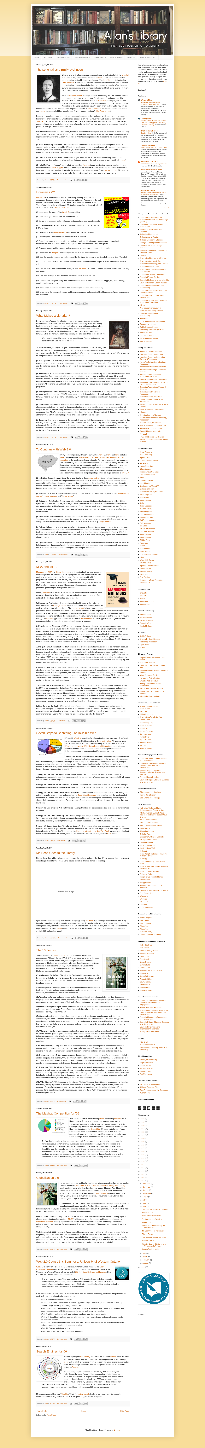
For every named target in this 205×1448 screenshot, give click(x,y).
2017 (143, 1148)
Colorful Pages (145, 834)
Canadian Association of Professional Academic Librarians (154, 383)
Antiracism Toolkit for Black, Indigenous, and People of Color (152, 809)
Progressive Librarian (148, 324)
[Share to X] (80, 180)
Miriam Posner (145, 1066)
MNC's (70, 1219)
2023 (143, 1129)
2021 (143, 1135)
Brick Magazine (146, 512)
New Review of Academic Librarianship (149, 315)
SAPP (142, 599)
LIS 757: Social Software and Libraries (90, 1272)
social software (94, 478)
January (146, 1263)
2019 (143, 1142)
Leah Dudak (144, 920)
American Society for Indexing (151, 354)
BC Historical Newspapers (150, 1084)
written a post (83, 1394)
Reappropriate (145, 883)
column (113, 1357)
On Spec (143, 526)
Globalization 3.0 (47, 1177)
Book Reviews (116, 57)
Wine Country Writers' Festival (151, 689)
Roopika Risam (146, 1071)
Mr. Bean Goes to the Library (55, 853)
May (144, 1207)
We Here (143, 899)
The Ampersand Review (149, 460)
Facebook (83, 268)
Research (131, 57)
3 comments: (62, 1101)
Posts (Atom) (51, 1415)
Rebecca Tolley (146, 932)
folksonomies (67, 496)
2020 (143, 1138)
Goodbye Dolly (146, 133)
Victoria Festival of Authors (150, 696)
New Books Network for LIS (152, 170)
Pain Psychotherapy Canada (151, 970)
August (145, 1197)
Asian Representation (148, 820)
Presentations (100, 57)
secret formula (110, 170)
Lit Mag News (146, 119)
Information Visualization (149, 267)
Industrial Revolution (44, 1222)
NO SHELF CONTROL (149, 162)
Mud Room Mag (146, 455)
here (100, 455)
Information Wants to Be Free (151, 717)
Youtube (39, 121)
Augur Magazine (146, 466)
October (146, 1190)
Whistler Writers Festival (149, 681)
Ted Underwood (146, 1074)
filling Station (145, 552)
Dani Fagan (144, 973)
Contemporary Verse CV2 (150, 486)
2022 (143, 1132)
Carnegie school (59, 606)
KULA (142, 305)
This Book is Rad (146, 893)
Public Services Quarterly (149, 327)
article (101, 1119)
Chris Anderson (68, 83)
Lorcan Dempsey (146, 731)
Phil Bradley (85, 1357)
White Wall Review (147, 560)
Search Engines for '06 (51, 1351)
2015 (143, 1155)
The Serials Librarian (148, 336)
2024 (143, 1125)
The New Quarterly (147, 515)
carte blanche (145, 483)
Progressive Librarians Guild (151, 428)
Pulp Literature (145, 500)
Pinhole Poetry (145, 604)
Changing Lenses (147, 831)
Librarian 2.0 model (61, 208)
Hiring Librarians (146, 714)
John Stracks (145, 959)
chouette (143, 593)
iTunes (122, 160)
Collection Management (149, 234)
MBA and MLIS (46, 567)
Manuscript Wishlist (147, 1045)
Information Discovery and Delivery (153, 258)
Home (36, 57)
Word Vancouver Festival (149, 675)
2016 (143, 1151)
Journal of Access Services (150, 277)
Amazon (86, 165)
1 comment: (61, 720)
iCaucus (143, 412)
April (144, 1253)
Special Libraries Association (151, 431)
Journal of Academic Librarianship (153, 274)
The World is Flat (60, 955)
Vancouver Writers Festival (150, 678)
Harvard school (78, 608)
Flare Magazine (146, 452)
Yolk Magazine (145, 523)
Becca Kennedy (146, 962)
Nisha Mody (144, 926)
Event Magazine (146, 495)
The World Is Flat (103, 111)
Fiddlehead (144, 497)
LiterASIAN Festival (147, 663)
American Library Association (151, 351)
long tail (55, 253)
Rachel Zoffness (146, 990)
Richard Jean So (146, 1068)
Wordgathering (145, 615)
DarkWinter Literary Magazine (151, 492)
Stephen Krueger (146, 743)
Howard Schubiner (147, 953)
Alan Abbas (144, 956)
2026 (143, 1119)
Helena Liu (144, 851)
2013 (143, 1161)
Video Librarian (146, 341)
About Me (48, 57)
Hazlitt (142, 546)
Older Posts (124, 1411)
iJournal (143, 255)
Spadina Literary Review (149, 566)
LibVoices (144, 728)
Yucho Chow (145, 1093)
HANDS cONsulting (147, 845)
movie (59, 928)
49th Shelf (144, 1042)
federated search (60, 232)
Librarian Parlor (146, 726)
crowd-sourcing (50, 496)
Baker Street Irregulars (87, 795)
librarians (46, 593)
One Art (143, 596)
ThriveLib (143, 434)
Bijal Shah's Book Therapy (150, 798)
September (147, 1193)
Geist (142, 503)
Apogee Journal (146, 571)
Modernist (102, 101)
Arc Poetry (144, 463)
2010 (143, 1171)
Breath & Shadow (146, 620)
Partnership (144, 318)
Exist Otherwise (146, 617)
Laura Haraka (145, 982)
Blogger (117, 1430)
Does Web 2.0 (102, 1193)
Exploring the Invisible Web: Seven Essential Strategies (88, 746)
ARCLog (143, 711)
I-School (49, 618)
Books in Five (145, 828)
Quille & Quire (145, 636)
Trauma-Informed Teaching (150, 935)
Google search (105, 522)
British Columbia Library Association (153, 379)
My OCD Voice (145, 740)
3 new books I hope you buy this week (154, 164)
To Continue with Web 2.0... (54, 449)
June (145, 1203)
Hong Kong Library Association (152, 409)
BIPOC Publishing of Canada (151, 825)
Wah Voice (144, 896)
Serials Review (146, 333)
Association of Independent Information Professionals (150, 376)
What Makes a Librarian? (53, 315)
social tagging (57, 168)
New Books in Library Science (151, 311)
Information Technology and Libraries (154, 264)
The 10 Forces (46, 950)
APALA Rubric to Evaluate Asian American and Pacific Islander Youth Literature (153, 815)
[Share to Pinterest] (86, 180)
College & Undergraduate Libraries (153, 243)
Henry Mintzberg (62, 572)
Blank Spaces (145, 469)
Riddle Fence (145, 540)
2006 (143, 1267)
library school (86, 618)
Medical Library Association (150, 423)
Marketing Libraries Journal (150, 308)
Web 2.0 (101, 78)
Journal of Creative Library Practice (153, 283)
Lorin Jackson (145, 734)
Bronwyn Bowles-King (148, 1060)
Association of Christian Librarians (153, 367)
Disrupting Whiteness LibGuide (152, 837)
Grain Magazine (146, 506)
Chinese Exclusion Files (149, 1087)
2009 (143, 1174)
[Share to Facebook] (83, 180)
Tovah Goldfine (146, 979)
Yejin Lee (143, 905)
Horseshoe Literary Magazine (151, 580)
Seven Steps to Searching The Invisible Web (66, 733)
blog (65, 1362)
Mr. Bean (89, 921)
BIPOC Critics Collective (149, 823)
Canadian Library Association (151, 397)
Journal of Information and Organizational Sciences (150, 1028)
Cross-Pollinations (147, 976)
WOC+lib (143, 745)
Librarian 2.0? (45, 192)
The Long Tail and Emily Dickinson (59, 69)
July (144, 1200)
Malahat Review (146, 509)
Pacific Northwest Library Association (154, 425)
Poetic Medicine (146, 626)
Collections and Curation (149, 237)
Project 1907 (145, 880)
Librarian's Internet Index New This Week (92, 831)
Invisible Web (105, 741)
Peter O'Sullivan (146, 945)
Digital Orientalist (146, 1063)
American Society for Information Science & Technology (152, 358)
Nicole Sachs (145, 968)
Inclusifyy (143, 859)
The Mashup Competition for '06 (57, 1113)
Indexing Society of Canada (150, 415)
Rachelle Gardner (148, 145)
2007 (143, 1181)
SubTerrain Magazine (148, 520)
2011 (143, 1168)
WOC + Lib (144, 902)
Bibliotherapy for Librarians (150, 792)
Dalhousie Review (147, 489)
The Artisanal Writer (147, 475)
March (145, 1257)
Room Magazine (146, 517)
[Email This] (75, 180)
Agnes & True (145, 458)
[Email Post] (71, 180)
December (147, 1184)
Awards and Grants (147, 57)
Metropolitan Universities (149, 777)
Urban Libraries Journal (149, 338)
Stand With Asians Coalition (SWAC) (154, 890)
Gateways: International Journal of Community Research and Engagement (153, 765)
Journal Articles (63, 57)
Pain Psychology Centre (149, 951)
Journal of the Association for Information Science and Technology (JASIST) (154, 220)
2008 (143, 1178)
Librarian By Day (146, 723)
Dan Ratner (144, 948)
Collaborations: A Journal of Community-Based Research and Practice (152, 772)
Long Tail (125, 75)
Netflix (42, 111)
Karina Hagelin (146, 918)
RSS (109, 834)
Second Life (95, 1129)
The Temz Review (147, 532)
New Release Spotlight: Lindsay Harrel (154, 147)
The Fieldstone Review (149, 554)
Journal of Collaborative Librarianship (154, 280)
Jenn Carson (145, 720)
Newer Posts (42, 1411)
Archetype (144, 543)
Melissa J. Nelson (147, 874)
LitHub (142, 648)
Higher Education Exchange (150, 1008)
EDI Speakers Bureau (148, 840)
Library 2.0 (40, 197)
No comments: (62, 180)
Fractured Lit (145, 583)
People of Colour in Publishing (151, 877)
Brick (142, 478)
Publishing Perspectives (149, 642)
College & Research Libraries (151, 240)
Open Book (144, 645)
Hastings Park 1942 (147, 848)
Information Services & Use (150, 261)
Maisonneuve (145, 549)
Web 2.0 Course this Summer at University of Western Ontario (78, 1261)
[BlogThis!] (78, 180)
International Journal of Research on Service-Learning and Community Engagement (154, 1012)
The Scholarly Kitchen (149, 131)
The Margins (145, 577)
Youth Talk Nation (146, 907)
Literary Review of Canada (150, 639)
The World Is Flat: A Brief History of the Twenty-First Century (100, 1185)
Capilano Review (146, 480)
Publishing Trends (148, 190)
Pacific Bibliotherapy (148, 795)
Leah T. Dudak (145, 923)
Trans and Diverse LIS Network (152, 437)
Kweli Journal (145, 574)
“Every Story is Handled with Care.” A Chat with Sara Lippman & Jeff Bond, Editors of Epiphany (153, 123)
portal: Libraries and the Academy (153, 321)
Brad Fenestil (145, 985)
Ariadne (75, 1367)
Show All (166, 208)
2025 (143, 1122)
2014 (143, 1158)
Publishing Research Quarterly (151, 330)
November (147, 1187)
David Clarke (145, 965)
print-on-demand (94, 108)
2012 (143, 1165)
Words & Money (147, 100)
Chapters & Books (82, 57)
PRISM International (147, 529)
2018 (143, 1145)
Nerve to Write (145, 623)
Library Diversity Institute (149, 871)
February (146, 1260)
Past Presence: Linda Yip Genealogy (154, 1090)
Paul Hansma (145, 988)
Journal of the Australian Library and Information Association (153, 301)
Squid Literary (145, 569)
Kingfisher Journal (147, 602)
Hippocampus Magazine (149, 472)
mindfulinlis (144, 737)
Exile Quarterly (145, 563)
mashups (118, 1119)
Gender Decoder (146, 842)
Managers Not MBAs (44, 572)
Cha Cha (64, 1394)
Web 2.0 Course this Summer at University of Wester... (154, 1245)
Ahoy (142, 557)
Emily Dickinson (75, 96)
